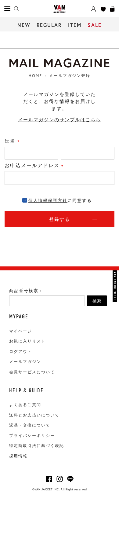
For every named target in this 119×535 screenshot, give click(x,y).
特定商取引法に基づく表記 (36, 445)
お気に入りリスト (27, 341)
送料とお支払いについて (34, 415)
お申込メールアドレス (36, 166)
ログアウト (20, 351)
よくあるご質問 (25, 404)
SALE (95, 25)
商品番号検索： (26, 290)
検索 (96, 301)
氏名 (14, 141)
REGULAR (49, 25)
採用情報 (18, 456)
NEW (24, 25)
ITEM (74, 25)
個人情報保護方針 (47, 200)
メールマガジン (25, 361)
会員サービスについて (32, 372)
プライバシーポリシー (32, 435)
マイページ (20, 331)
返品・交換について (29, 425)
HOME (35, 75)
